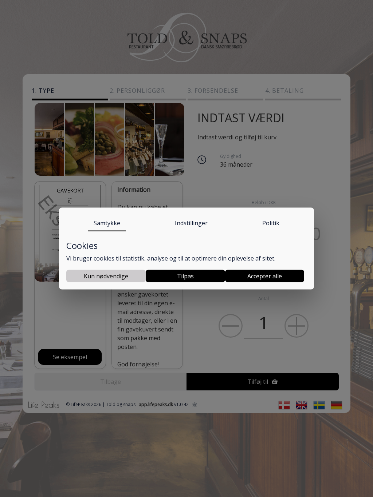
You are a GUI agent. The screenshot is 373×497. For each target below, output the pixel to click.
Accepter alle (264, 276)
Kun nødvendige (106, 276)
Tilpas (185, 276)
